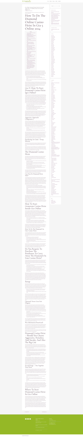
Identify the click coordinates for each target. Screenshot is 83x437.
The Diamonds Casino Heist (30, 36)
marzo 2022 (52, 68)
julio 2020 (52, 76)
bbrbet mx (52, 117)
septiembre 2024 (53, 39)
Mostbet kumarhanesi (53, 154)
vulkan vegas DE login (53, 191)
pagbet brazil (52, 167)
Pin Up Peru (52, 172)
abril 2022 (52, 67)
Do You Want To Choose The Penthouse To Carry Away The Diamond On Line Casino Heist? (30, 43)
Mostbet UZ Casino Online (54, 163)
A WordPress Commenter (54, 29)
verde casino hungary (53, 189)
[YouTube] (30, 419)
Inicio (48, 1)
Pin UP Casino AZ (53, 171)
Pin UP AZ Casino (53, 168)
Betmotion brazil (53, 118)
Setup (27, 44)
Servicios (54, 1)
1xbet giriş (52, 102)
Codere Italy (52, 123)
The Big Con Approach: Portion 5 (30, 56)
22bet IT (52, 108)
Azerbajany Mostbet (53, 113)
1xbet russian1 (52, 107)
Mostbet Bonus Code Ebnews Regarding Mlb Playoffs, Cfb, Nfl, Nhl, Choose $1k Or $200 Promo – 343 (55, 148)
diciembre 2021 (53, 71)
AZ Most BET (52, 112)
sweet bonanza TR (53, 186)
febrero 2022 (52, 69)
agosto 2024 (52, 40)
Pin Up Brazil (52, 169)
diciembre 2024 (53, 36)
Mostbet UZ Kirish (53, 164)
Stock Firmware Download (54, 184)
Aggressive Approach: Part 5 (30, 34)
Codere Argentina (53, 122)
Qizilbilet (52, 175)
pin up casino (52, 170)
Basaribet (52, 116)
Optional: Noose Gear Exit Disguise (31, 45)
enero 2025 (52, 35)
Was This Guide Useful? (29, 46)
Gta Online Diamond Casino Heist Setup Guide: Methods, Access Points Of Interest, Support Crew (31, 63)
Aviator (52, 109)
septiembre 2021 (53, 74)
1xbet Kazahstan (53, 103)
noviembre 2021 (53, 72)
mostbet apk (52, 141)
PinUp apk (52, 174)
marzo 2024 (52, 44)
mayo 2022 (52, 66)
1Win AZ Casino (53, 84)
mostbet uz (52, 162)
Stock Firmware (53, 183)
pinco (51, 173)
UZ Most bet (52, 188)
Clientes (56, 1)
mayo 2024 (52, 42)
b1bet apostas (52, 114)
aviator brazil (52, 110)
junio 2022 (52, 65)
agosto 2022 (52, 63)
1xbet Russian (52, 106)
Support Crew (28, 68)
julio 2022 (52, 64)
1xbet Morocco (53, 105)
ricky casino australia (53, 177)
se (51, 178)
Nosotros (51, 1)
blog (51, 120)
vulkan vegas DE (53, 190)
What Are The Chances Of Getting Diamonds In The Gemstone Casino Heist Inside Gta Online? (31, 61)
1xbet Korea (52, 104)
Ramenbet (52, 176)
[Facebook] (25, 419)
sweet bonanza (53, 185)
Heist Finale (28, 57)
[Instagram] (28, 419)
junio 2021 (52, 75)
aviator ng (52, 111)
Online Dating (52, 166)
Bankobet (52, 115)
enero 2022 (52, 70)
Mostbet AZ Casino (53, 145)
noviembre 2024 (53, 37)
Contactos (59, 1)
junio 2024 (52, 41)
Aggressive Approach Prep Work (30, 66)
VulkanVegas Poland (53, 192)
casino (52, 121)
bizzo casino (52, 119)
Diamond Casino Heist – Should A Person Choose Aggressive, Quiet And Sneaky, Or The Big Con (31, 48)
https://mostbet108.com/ (43, 102)
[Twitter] (27, 419)
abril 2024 (52, 43)
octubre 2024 (52, 38)
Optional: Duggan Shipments (30, 67)
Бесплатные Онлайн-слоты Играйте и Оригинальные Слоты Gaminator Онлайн (55, 21)
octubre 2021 (52, 73)
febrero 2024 (52, 45)
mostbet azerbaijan (53, 146)
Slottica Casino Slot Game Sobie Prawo (55, 13)
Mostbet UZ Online (53, 165)
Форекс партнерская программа (55, 193)
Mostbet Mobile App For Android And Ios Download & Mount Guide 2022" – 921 (55, 156)
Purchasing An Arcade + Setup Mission (31, 35)
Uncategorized (26, 10)
